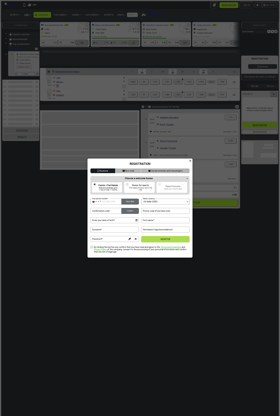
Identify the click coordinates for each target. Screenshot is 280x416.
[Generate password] (130, 239)
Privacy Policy (100, 249)
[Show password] (136, 239)
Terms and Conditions (170, 247)
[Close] (190, 161)
